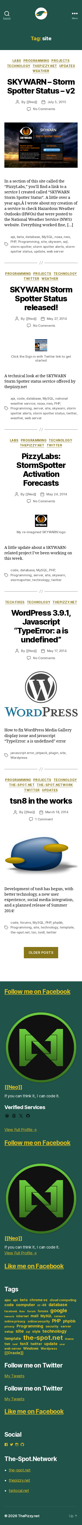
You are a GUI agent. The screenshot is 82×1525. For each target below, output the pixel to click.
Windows (30, 1348)
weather (16, 418)
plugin (53, 753)
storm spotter (20, 247)
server (38, 408)
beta (20, 237)
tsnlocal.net (19, 1490)
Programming (36, 60)
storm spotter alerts (48, 247)
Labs (16, 60)
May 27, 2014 (57, 319)
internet (22, 1316)
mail (34, 1316)
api (12, 237)
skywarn (54, 242)
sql (65, 242)
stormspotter (20, 580)
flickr (22, 1311)
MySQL (47, 237)
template (67, 927)
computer (25, 1304)
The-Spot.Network (55, 785)
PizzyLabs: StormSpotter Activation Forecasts (40, 469)
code (21, 398)
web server (55, 251)
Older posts (41, 952)
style (36, 1331)
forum (31, 1311)
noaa (58, 237)
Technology (18, 66)
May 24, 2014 (56, 494)
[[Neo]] (31, 102)
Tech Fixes (15, 602)
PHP (13, 242)
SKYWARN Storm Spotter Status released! (41, 298)
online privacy (14, 1321)
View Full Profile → (20, 1129)
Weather (41, 71)
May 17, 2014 (57, 651)
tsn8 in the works (41, 801)
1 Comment (44, 819)
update (39, 251)
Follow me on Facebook (37, 991)
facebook (10, 1311)
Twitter (31, 278)
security (52, 1326)
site (44, 242)
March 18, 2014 (56, 812)
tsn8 (41, 932)
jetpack (41, 753)
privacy (9, 1326)
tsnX (24, 1343)
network (59, 1316)
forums (25, 922)
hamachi (9, 1316)
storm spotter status (49, 413)
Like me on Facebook (34, 1266)
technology (40, 580)
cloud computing (63, 1300)
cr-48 (41, 1305)
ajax (7, 1300)
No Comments (44, 109)
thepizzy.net (45, 66)
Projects (60, 60)
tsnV (15, 1344)
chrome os (38, 1300)
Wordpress (18, 758)
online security (39, 1321)
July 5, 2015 (56, 102)
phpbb (58, 922)
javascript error (22, 753)
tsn (33, 932)
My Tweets (14, 1376)
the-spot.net (22, 785)
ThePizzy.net (29, 1516)
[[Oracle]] (13, 1353)
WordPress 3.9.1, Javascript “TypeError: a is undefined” (41, 626)
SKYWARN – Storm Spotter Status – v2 (41, 86)
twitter (71, 413)
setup (9, 1332)
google (58, 1310)
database (32, 237)
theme (69, 1339)
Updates (67, 66)
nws (67, 237)
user (62, 1344)
